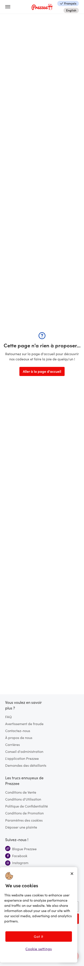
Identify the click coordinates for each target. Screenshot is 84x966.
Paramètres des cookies (24, 820)
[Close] (72, 873)
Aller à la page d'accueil (42, 371)
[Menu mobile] (9, 7)
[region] (38, 915)
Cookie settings (38, 948)
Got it (38, 936)
